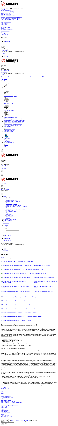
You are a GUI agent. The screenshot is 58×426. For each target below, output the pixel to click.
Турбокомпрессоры (5, 398)
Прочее (2, 414)
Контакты (3, 392)
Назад (9, 197)
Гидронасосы (4, 411)
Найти (2, 424)
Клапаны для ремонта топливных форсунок (11, 402)
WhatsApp (5, 56)
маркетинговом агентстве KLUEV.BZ (20, 420)
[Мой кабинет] (1, 169)
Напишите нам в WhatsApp (7, 416)
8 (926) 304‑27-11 (5, 34)
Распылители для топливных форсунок (10, 403)
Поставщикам (4, 389)
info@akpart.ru (5, 50)
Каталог (8, 199)
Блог (2, 391)
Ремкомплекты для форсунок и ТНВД (10, 405)
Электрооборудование (6, 400)
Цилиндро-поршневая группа (8, 401)
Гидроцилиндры (4, 410)
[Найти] (2, 151)
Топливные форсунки (6, 396)
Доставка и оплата (5, 388)
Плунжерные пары (5, 412)
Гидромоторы (4, 406)
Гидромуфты (4, 407)
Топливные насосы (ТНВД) (7, 397)
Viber (4, 53)
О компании (4, 387)
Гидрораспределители (6, 408)
